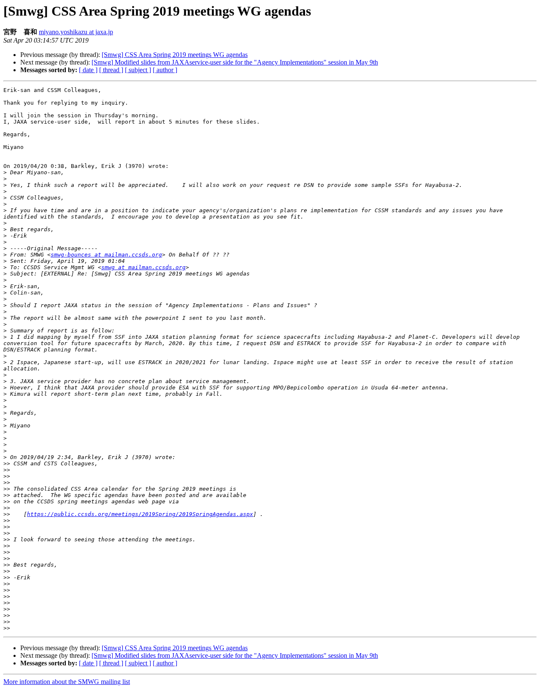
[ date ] (88, 69)
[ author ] (165, 69)
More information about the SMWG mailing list (66, 681)
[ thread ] (111, 69)
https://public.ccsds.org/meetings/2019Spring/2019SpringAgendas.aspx (140, 514)
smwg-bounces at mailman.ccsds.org (106, 254)
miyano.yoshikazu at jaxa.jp (76, 31)
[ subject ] (138, 69)
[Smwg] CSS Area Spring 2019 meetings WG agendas (175, 54)
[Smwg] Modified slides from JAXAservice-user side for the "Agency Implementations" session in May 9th (235, 62)
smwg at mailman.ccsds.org (143, 267)
